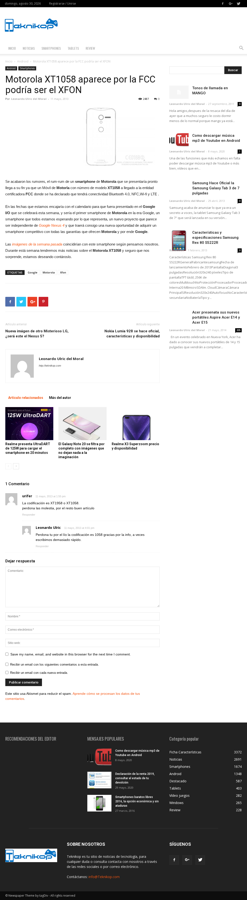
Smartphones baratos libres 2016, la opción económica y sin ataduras (137, 801)
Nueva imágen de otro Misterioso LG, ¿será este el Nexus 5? (37, 333)
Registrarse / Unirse (62, 3)
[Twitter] (238, 3)
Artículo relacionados (25, 398)
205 (238, 330)
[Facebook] (222, 3)
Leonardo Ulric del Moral (29, 99)
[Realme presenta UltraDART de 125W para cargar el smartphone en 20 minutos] (29, 423)
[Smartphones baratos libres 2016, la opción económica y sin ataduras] (99, 803)
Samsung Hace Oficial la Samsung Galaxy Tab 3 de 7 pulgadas (216, 188)
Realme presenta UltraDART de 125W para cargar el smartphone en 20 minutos (27, 448)
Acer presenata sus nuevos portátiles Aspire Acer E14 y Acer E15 (216, 317)
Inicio (12, 48)
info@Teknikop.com (104, 876)
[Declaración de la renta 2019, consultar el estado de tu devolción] (99, 780)
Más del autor (60, 398)
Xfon (63, 272)
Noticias (29, 48)
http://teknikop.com (50, 365)
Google (32, 272)
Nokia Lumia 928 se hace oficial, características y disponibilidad (132, 333)
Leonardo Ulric (48, 527)
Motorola (49, 272)
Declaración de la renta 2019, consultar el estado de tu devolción (135, 778)
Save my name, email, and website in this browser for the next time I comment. (70, 654)
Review (90, 48)
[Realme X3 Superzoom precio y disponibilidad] (136, 423)
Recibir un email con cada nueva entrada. (39, 673)
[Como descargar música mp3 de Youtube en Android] (179, 139)
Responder (28, 514)
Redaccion (176, 250)
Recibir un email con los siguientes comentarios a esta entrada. (54, 664)
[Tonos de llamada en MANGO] (179, 92)
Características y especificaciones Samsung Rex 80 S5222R (215, 237)
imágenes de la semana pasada (36, 244)
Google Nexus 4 (51, 225)
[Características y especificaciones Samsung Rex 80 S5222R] (179, 240)
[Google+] (230, 3)
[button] (241, 48)
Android (22, 61)
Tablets (73, 48)
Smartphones (51, 48)
